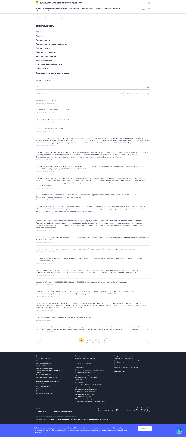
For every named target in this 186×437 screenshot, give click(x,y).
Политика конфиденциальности (105, 409)
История (39, 388)
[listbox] (80, 93)
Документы (79, 380)
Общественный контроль (123, 356)
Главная (38, 8)
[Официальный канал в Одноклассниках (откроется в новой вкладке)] (148, 409)
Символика (40, 384)
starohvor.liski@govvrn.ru (63, 411)
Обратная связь (120, 371)
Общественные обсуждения (85, 399)
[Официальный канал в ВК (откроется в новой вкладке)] (142, 409)
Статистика (79, 382)
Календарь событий (43, 358)
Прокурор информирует (44, 368)
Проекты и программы (83, 363)
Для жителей (40, 356)
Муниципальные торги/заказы (86, 389)
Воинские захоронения (44, 375)
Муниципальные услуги (83, 396)
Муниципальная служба (83, 375)
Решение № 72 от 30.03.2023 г (47, 100)
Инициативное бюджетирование (126, 367)
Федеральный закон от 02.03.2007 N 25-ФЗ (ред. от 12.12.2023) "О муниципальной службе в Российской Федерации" (82, 282)
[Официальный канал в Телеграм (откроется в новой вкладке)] (136, 409)
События (107, 8)
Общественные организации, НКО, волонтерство (126, 361)
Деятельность (74, 8)
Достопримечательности (45, 391)
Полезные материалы (43, 363)
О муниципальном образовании (55, 8)
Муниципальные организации (86, 377)
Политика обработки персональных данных (90, 401)
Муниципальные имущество (85, 372)
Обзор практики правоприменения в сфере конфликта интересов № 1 (64, 317)
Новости (99, 8)
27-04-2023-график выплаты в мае (49, 129)
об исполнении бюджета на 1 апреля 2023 (53, 110)
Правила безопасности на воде (47, 377)
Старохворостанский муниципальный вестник (49, 371)
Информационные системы (85, 392)
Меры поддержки (87, 8)
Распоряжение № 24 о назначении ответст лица (55, 119)
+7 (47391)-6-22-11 (41, 411)
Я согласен (145, 429)
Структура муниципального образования (90, 370)
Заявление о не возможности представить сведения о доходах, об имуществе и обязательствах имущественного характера (86, 249)
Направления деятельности (85, 358)
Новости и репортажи (44, 361)
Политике (38, 432)
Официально (79, 367)
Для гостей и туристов (44, 393)
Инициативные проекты (123, 365)
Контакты (116, 8)
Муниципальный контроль (46, 11)
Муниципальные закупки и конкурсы (88, 387)
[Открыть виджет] (179, 430)
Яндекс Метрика (74, 428)
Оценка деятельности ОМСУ (124, 358)
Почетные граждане (43, 386)
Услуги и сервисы (42, 366)
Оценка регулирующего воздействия (88, 384)
